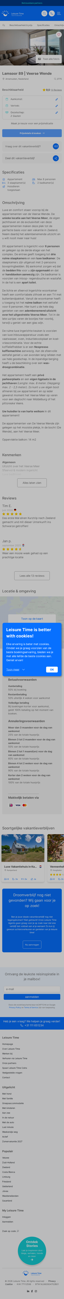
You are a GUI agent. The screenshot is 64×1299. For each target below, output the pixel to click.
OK (52, 669)
